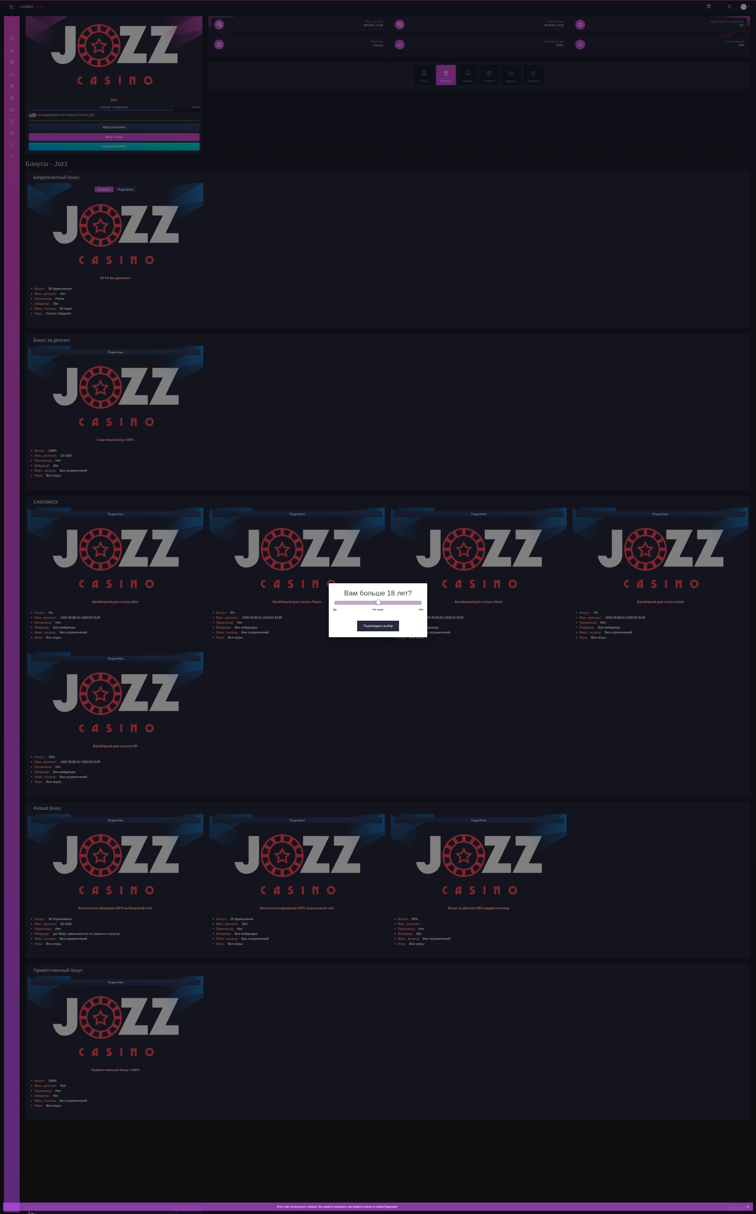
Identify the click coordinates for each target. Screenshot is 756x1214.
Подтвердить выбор (378, 626)
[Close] (747, 1206)
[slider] (378, 602)
